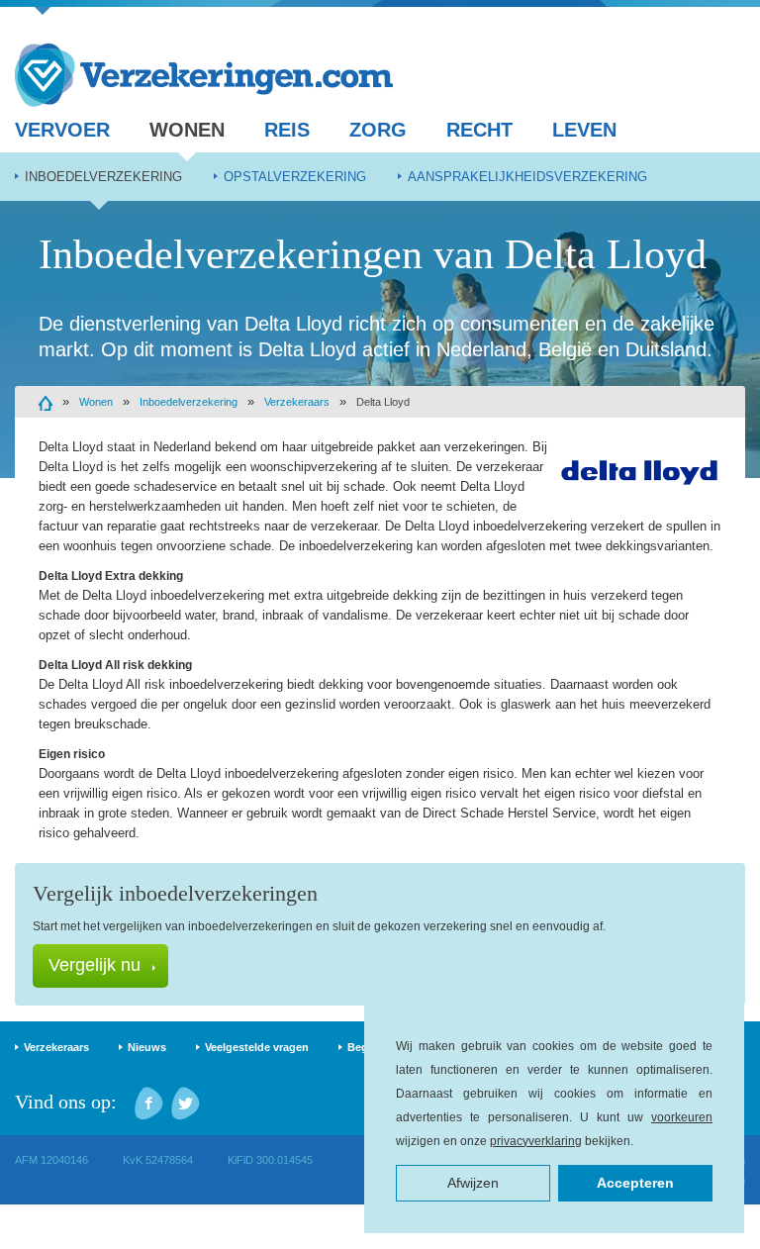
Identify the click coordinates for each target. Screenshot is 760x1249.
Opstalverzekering (295, 176)
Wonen (187, 130)
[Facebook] (149, 1103)
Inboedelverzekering (103, 176)
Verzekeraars (297, 402)
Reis (287, 130)
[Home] (45, 402)
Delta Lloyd (383, 402)
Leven (584, 130)
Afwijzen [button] (473, 1183)
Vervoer (62, 130)
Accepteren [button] (635, 1183)
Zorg (378, 130)
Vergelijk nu (94, 965)
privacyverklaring (536, 1141)
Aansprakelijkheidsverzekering (527, 176)
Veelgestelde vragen (257, 1047)
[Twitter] (185, 1103)
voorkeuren (681, 1117)
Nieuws (147, 1047)
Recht (479, 130)
